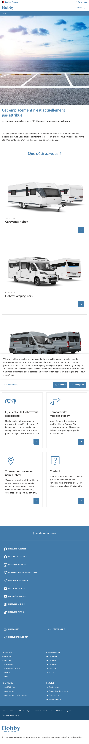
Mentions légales (25, 711)
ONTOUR (7, 656)
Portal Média (82, 2)
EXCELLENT (8, 665)
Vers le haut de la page (46, 533)
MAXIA (7, 677)
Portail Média (59, 629)
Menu (79, 8)
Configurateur (54, 687)
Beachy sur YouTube (17, 596)
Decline (62, 385)
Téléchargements (55, 699)
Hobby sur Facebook (17, 549)
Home (4, 711)
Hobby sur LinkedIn (16, 604)
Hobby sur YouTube (16, 588)
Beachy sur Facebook (17, 557)
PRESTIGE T (53, 669)
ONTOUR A (53, 665)
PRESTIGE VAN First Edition (15, 695)
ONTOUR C (53, 656)
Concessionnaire (54, 695)
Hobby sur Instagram (17, 565)
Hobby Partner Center (18, 637)
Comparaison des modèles (58, 691)
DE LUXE (7, 660)
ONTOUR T (53, 660)
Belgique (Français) (11, 2)
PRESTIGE (8, 673)
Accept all (79, 385)
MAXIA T (52, 673)
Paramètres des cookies (10, 715)
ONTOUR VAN (9, 687)
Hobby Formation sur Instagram (22, 572)
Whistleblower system (63, 711)
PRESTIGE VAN (9, 691)
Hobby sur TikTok (16, 612)
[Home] (8, 8)
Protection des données (43, 711)
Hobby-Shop (13, 629)
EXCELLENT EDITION (12, 669)
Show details (12, 385)
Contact (13, 711)
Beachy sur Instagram (18, 580)
